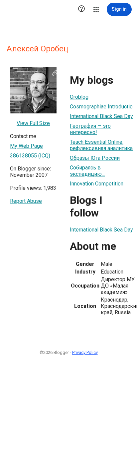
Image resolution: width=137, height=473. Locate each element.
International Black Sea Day (101, 116)
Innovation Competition (96, 183)
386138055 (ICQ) (30, 155)
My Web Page (26, 146)
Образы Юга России (95, 158)
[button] (81, 9)
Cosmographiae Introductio (101, 106)
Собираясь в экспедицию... (87, 170)
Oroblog (79, 97)
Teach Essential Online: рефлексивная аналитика (101, 145)
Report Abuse (26, 201)
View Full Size (33, 123)
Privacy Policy (85, 352)
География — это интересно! (90, 129)
